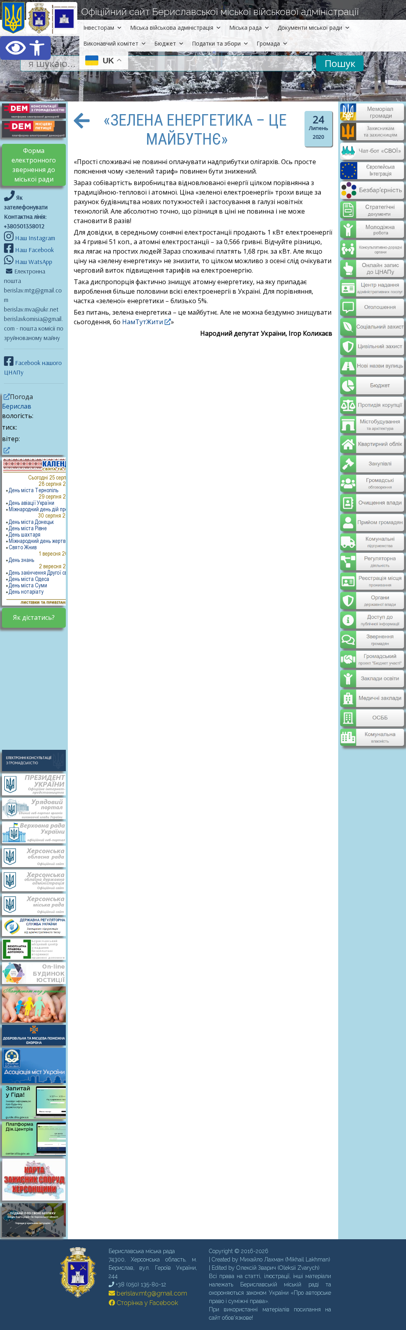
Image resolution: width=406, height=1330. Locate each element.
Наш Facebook (33, 250)
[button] (25, 48)
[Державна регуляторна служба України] (38, 926)
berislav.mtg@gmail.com (151, 1293)
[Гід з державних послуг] (38, 1116)
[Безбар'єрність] (371, 192)
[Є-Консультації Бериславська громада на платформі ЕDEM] (38, 110)
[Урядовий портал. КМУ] (38, 807)
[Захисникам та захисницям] (371, 136)
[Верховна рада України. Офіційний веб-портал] (38, 831)
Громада (268, 43)
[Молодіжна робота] (372, 223)
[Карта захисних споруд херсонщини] (38, 1198)
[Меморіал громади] (371, 117)
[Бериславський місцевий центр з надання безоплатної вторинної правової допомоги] (38, 948)
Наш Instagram (35, 238)
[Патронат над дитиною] (38, 1003)
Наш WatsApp (32, 262)
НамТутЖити (142, 321)
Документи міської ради (310, 27)
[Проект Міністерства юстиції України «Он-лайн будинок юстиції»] (38, 972)
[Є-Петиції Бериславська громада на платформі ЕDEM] (38, 128)
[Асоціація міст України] (38, 1065)
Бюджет (165, 43)
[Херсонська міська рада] (38, 903)
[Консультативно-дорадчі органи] (372, 242)
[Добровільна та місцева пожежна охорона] (38, 1034)
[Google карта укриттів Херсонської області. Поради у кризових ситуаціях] (38, 1234)
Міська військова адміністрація (171, 27)
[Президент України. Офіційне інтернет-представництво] (38, 784)
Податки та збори (216, 43)
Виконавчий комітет (110, 43)
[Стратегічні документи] (372, 205)
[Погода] (6, 396)
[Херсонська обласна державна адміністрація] (38, 879)
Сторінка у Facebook (146, 1303)
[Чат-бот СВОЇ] (371, 155)
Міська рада (245, 27)
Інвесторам (98, 27)
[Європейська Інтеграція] (371, 173)
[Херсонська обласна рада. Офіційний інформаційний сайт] (38, 855)
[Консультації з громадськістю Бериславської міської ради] (38, 759)
